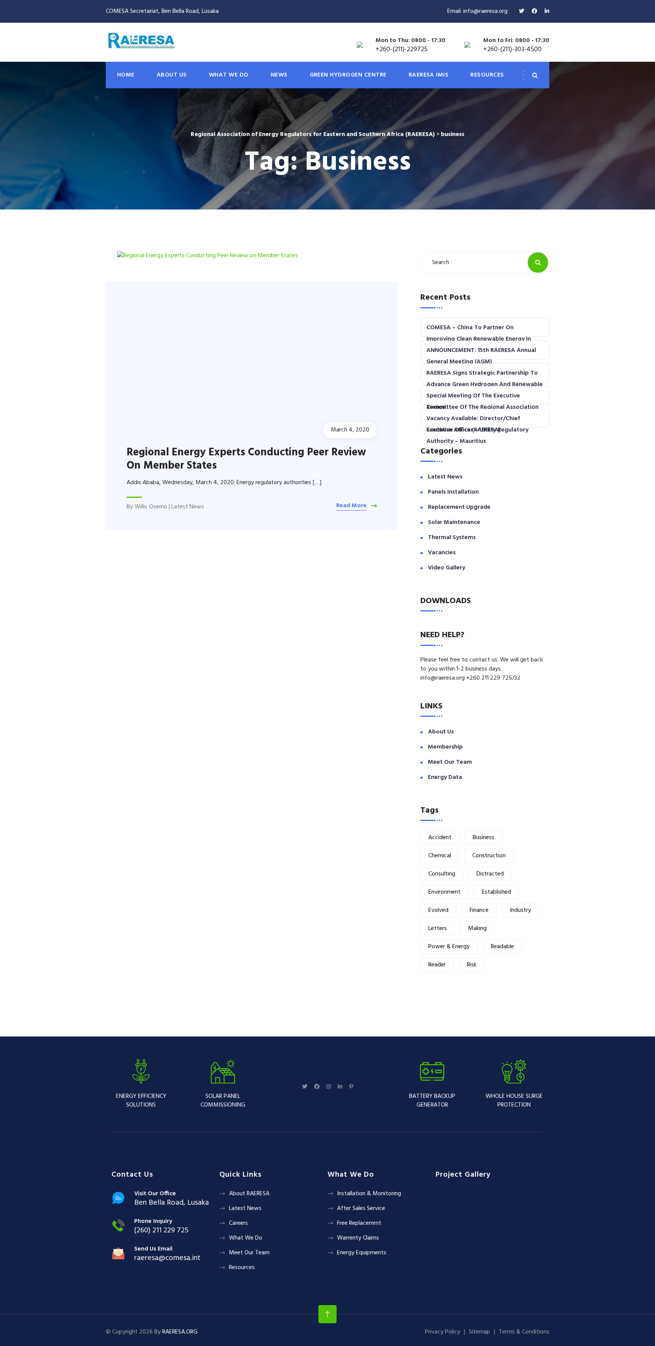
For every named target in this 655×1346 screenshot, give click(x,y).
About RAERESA (249, 1193)
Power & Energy (449, 947)
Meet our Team (450, 762)
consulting (441, 874)
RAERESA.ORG (179, 1332)
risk (471, 965)
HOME (126, 75)
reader (437, 965)
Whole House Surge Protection (514, 1100)
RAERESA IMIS (429, 75)
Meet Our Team (249, 1252)
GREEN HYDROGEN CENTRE (348, 75)
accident (439, 838)
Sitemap (479, 1332)
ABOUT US (172, 75)
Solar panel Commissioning (223, 1100)
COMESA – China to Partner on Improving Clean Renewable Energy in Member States (478, 339)
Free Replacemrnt (359, 1223)
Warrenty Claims (358, 1238)
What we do (245, 1238)
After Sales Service (361, 1208)
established (496, 892)
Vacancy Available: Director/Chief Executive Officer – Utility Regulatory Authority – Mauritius (477, 430)
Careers (238, 1223)
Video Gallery (446, 568)
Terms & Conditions (524, 1332)
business (483, 838)
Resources (242, 1267)
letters (437, 928)
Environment (444, 892)
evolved (438, 910)
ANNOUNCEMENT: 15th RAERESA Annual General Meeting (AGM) (481, 356)
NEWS (279, 75)
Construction (489, 856)
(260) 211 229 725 (161, 1230)
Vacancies (442, 553)
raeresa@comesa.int (167, 1258)
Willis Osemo (151, 507)
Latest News (187, 507)
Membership (445, 747)
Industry (520, 910)
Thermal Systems (452, 537)
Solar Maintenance (454, 522)
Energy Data (445, 777)
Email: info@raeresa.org (477, 11)
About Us (441, 732)
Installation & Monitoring (369, 1193)
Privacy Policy (442, 1332)
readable (502, 947)
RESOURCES (487, 75)
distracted (490, 874)
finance (479, 910)
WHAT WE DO (229, 75)
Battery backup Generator (432, 1100)
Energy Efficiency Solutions (141, 1100)
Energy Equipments (361, 1252)
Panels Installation (453, 492)
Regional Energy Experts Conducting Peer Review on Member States (246, 459)
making (477, 928)
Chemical (439, 856)
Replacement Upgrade (459, 507)
